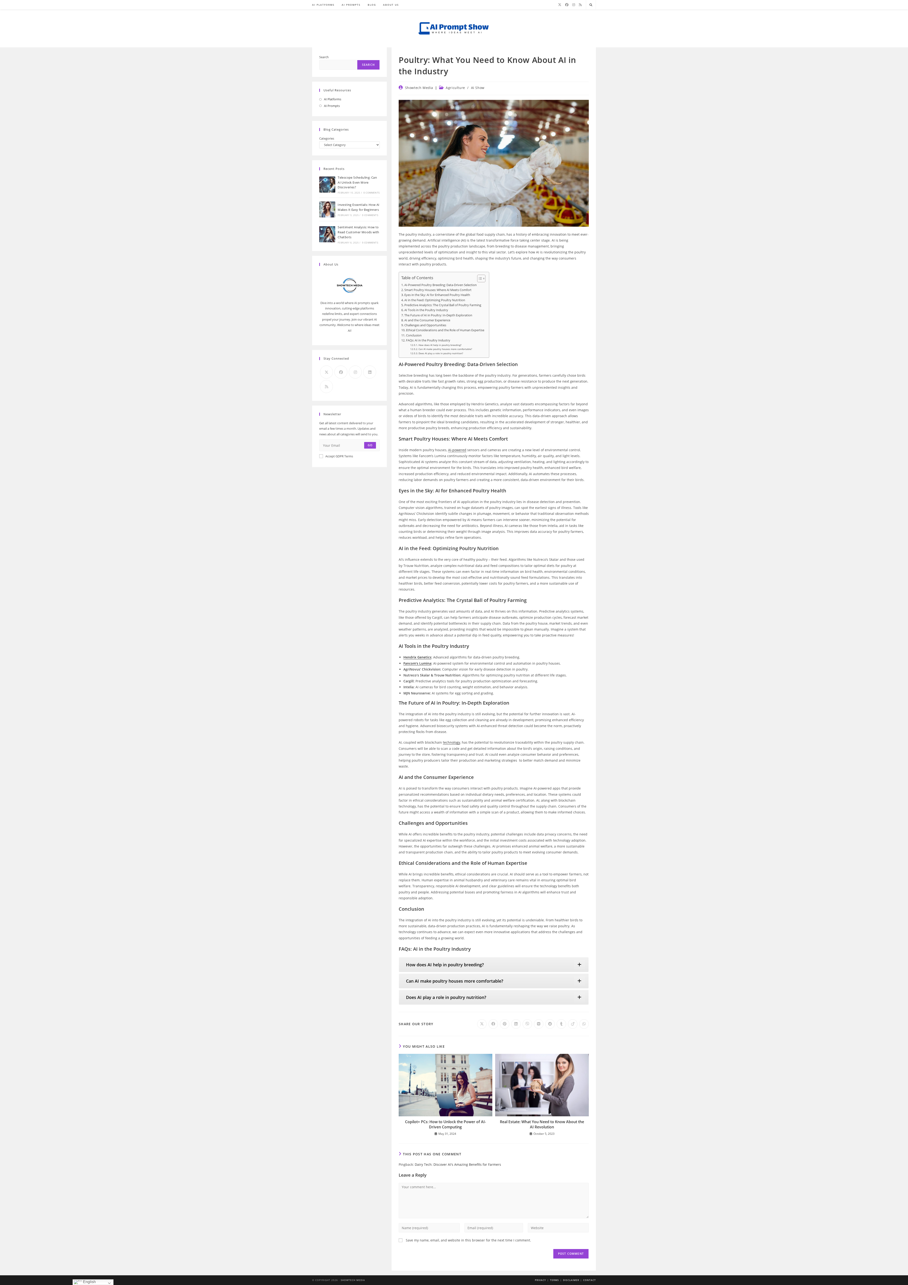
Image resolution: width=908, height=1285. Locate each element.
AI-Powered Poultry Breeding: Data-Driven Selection (440, 285)
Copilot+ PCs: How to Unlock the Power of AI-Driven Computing (445, 1124)
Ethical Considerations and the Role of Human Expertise (445, 330)
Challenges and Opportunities (425, 325)
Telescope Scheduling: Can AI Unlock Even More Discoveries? (357, 182)
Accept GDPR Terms (339, 456)
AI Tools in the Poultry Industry (426, 310)
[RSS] (580, 4)
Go (370, 445)
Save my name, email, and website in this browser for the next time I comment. (468, 1240)
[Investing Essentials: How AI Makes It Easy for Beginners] (327, 209)
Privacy (540, 1280)
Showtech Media (419, 87)
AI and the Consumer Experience (427, 320)
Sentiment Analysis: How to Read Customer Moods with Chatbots (358, 232)
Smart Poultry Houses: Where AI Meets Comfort (437, 290)
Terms (554, 1280)
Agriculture (455, 87)
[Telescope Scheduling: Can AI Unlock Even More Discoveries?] (327, 185)
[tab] (494, 964)
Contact (589, 1280)
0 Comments (371, 192)
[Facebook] (566, 4)
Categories (326, 138)
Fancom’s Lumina (417, 663)
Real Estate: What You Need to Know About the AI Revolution (542, 1124)
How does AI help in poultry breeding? (440, 345)
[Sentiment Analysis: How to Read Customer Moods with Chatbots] (327, 234)
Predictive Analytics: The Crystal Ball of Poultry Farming (442, 305)
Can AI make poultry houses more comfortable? (445, 349)
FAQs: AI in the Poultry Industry (428, 340)
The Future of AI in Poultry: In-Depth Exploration (438, 315)
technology (451, 742)
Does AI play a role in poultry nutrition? (441, 353)
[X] (559, 4)
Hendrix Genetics (417, 657)
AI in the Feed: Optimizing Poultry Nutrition (434, 300)
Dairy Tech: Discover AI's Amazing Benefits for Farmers (458, 1164)
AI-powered (457, 450)
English (89, 1282)
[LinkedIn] (369, 372)
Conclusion (414, 335)
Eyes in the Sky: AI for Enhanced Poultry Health (437, 295)
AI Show (478, 87)
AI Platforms (332, 99)
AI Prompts (332, 106)
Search (324, 57)
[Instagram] (573, 4)
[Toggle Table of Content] (479, 278)
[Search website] (591, 5)
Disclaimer (571, 1280)
